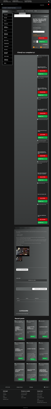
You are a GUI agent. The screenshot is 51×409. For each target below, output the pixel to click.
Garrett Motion (31, 348)
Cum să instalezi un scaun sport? (19, 370)
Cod (33, 44)
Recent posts (19, 318)
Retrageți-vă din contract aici (42, 402)
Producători (11, 11)
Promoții (5, 14)
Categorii (5, 11)
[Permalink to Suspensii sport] (43, 321)
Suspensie (6, 23)
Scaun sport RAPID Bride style (42, 216)
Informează (43, 47)
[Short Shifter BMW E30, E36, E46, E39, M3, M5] (42, 103)
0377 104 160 (8, 387)
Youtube (46, 1)
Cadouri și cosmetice (6, 60)
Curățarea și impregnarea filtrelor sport (43, 370)
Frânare (5, 30)
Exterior (5, 37)
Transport (4, 394)
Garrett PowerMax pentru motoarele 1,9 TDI (18, 328)
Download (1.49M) (32, 280)
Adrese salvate (39, 396)
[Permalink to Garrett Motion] (31, 343)
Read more (20, 338)
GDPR (38, 399)
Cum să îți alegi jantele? (31, 370)
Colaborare (5, 397)
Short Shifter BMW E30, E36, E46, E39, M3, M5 (42, 110)
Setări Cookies (23, 397)
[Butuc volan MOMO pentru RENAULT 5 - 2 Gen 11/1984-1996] (42, 82)
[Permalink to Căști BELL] (43, 343)
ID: (33, 16)
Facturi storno (39, 394)
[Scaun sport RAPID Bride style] (42, 209)
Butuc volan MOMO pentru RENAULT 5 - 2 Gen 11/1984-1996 (42, 89)
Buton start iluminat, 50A (42, 194)
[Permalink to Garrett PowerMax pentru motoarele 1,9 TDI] (19, 322)
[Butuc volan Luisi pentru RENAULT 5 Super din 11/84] (42, 60)
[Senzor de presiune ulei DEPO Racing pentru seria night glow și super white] (42, 145)
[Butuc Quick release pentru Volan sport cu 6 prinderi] (42, 167)
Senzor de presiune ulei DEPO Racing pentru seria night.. (42, 152)
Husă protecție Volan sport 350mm (42, 131)
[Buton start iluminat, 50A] (42, 188)
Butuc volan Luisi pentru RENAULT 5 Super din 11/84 (42, 67)
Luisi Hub (18, 278)
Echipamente (6, 43)
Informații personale (40, 397)
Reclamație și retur (40, 400)
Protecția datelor (24, 394)
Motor (5, 20)
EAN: (42, 44)
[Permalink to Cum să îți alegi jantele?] (31, 364)
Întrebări (36, 47)
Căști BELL (42, 348)
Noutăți (5, 17)
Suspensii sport (43, 326)
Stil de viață (6, 56)
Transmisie (6, 46)
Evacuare (6, 49)
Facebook (42, 1)
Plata (4, 396)
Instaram (44, 1)
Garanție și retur (5, 399)
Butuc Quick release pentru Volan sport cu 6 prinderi (42, 173)
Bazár (5, 63)
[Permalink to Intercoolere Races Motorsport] (31, 322)
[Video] (23, 251)
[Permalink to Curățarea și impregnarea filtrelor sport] (43, 364)
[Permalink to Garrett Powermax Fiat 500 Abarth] (19, 344)
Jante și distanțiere (6, 27)
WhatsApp (31, 387)
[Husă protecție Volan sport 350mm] (42, 124)
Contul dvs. (42, 5)
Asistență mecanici (6, 53)
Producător (42, 16)
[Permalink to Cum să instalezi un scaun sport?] (19, 364)
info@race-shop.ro (20, 387)
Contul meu (40, 391)
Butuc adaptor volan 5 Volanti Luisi (22, 313)
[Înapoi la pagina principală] (15, 11)
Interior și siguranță (6, 34)
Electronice (6, 40)
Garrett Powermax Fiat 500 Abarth (19, 349)
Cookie (22, 396)
